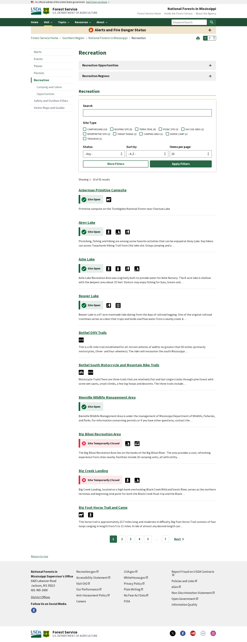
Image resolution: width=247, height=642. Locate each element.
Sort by (131, 147)
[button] (198, 38)
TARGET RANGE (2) (127, 134)
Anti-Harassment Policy (91, 595)
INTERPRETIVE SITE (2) (98, 134)
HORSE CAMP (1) (179, 134)
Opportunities (45, 94)
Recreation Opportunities (100, 65)
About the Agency (206, 13)
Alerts (38, 52)
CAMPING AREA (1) (153, 134)
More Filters (115, 164)
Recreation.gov (86, 572)
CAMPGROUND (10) (97, 129)
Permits (39, 73)
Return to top (39, 556)
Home (34, 22)
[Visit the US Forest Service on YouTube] (193, 633)
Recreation (41, 80)
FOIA (127, 601)
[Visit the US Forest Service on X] (173, 633)
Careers (81, 601)
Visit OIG (81, 584)
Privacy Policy (133, 584)
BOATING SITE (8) (123, 129)
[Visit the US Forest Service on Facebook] (183, 633)
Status (88, 147)
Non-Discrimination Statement (192, 593)
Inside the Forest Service (178, 13)
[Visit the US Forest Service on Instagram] (213, 633)
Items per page (180, 147)
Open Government (183, 599)
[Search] (211, 22)
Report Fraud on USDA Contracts (193, 572)
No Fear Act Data (135, 595)
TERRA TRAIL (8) (147, 129)
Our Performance (87, 589)
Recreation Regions (95, 76)
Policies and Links (183, 581)
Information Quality (184, 605)
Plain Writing (132, 589)
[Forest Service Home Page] (46, 11)
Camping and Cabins (49, 87)
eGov (175, 587)
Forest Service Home (149, 13)
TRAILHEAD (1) (94, 138)
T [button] (205, 38)
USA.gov (129, 572)
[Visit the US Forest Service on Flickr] (203, 633)
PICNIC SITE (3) (170, 129)
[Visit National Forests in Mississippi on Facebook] (34, 610)
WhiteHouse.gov (134, 578)
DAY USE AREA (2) (195, 129)
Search (88, 106)
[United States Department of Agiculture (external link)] (37, 11)
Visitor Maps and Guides (49, 108)
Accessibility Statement (92, 578)
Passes (38, 66)
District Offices (40, 597)
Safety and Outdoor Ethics (51, 101)
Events (38, 59)
